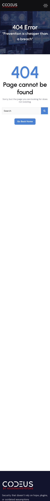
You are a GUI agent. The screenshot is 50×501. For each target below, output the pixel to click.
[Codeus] (10, 5)
